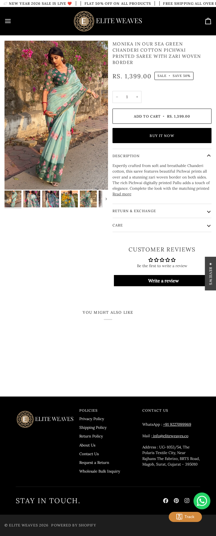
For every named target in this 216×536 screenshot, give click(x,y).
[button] (45, 409)
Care (117, 225)
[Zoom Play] (56, 115)
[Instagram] (187, 500)
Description (126, 156)
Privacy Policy (91, 418)
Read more (121, 193)
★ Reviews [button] (210, 273)
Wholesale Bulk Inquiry (99, 471)
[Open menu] (12, 21)
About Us (87, 445)
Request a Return (94, 462)
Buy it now (162, 135)
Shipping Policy (93, 427)
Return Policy (91, 436)
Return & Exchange (134, 211)
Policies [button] (88, 410)
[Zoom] (15, 179)
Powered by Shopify (73, 525)
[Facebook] (165, 500)
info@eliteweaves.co (170, 435)
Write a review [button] (163, 280)
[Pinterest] (176, 500)
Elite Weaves (23, 525)
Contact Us (89, 453)
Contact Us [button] (155, 410)
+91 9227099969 (177, 424)
